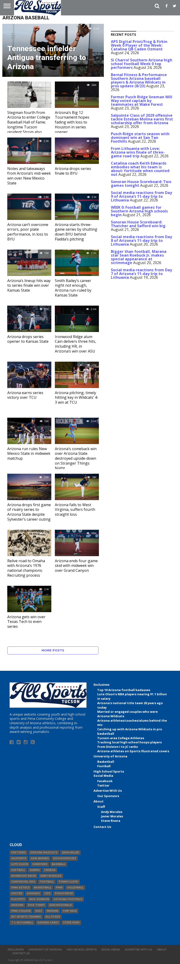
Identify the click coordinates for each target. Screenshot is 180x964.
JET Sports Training (26, 916)
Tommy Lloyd (68, 881)
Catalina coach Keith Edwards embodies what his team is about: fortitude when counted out (140, 169)
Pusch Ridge (64, 893)
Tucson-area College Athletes (120, 738)
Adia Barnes (40, 858)
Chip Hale (70, 910)
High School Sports (109, 771)
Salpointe (18, 858)
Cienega (50, 870)
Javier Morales (112, 816)
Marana (52, 910)
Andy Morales (111, 812)
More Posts (52, 650)
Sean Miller (70, 852)
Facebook (104, 781)
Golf (38, 910)
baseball (58, 864)
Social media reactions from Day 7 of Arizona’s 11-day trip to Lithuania (141, 273)
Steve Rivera (110, 821)
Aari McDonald (60, 905)
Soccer (16, 893)
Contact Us (102, 827)
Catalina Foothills (67, 899)
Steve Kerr (71, 922)
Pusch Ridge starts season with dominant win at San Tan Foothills (140, 137)
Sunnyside (39, 864)
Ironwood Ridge (23, 875)
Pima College (21, 910)
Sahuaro (33, 893)
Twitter (103, 785)
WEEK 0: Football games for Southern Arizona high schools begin (139, 211)
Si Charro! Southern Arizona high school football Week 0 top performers (141, 63)
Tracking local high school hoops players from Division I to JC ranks (129, 744)
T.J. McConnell (22, 922)
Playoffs (18, 899)
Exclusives (101, 684)
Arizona (17, 905)
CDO (47, 893)
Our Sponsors (108, 796)
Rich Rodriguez (64, 858)
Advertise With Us (108, 790)
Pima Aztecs (20, 887)
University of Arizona (110, 756)
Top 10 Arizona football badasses (123, 690)
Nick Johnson (39, 899)
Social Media (103, 775)
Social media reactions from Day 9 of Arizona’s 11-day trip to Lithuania (141, 196)
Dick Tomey (36, 905)
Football (104, 766)
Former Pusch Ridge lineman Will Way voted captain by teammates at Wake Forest (141, 100)
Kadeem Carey (48, 922)
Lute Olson (19, 864)
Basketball (105, 761)
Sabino (35, 870)
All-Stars (52, 916)
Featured (18, 852)
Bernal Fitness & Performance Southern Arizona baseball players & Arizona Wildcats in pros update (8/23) (139, 80)
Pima (59, 887)
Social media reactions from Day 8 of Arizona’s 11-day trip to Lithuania (141, 240)
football (47, 881)
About (99, 801)
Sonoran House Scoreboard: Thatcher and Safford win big (138, 223)
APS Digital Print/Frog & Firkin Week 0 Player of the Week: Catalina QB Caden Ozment (139, 45)
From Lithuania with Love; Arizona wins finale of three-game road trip (138, 152)
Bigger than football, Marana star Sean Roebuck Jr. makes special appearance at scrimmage (138, 257)
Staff (101, 807)
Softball (18, 870)
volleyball (75, 887)
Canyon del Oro (23, 881)
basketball (42, 887)
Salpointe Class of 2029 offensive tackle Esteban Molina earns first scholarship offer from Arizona (142, 119)
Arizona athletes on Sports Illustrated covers (133, 751)
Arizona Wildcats (43, 852)
